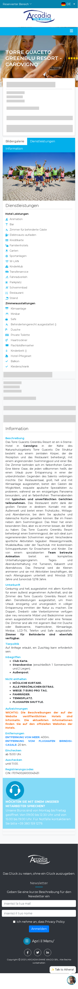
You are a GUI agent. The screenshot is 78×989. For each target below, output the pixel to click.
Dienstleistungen (42, 141)
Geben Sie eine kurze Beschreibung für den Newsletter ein (39, 894)
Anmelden (39, 929)
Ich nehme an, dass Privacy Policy (41, 921)
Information (14, 148)
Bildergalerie (15, 141)
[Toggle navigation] (71, 30)
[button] (67, 4)
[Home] (39, 16)
